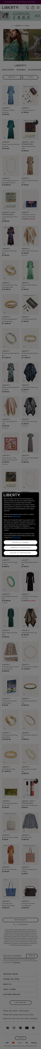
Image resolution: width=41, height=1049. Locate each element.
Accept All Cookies (20, 542)
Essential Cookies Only (20, 547)
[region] (20, 524)
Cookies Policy (16, 516)
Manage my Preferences (20, 552)
